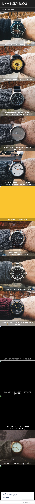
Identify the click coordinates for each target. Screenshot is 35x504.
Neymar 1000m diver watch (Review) (18, 289)
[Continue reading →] (17, 29)
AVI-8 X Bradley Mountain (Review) (17, 463)
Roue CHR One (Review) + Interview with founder (17, 323)
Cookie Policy (6, 497)
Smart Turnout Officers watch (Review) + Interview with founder (17, 114)
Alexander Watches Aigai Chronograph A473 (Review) (17, 253)
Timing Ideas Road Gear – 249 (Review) (17, 80)
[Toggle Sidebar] (32, 3)
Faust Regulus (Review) (17, 219)
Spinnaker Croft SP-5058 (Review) (17, 45)
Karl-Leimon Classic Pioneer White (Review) (17, 393)
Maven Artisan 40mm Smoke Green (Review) (17, 148)
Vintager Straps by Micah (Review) (17, 359)
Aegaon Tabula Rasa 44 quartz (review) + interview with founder (17, 183)
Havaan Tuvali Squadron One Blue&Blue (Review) (17, 428)
